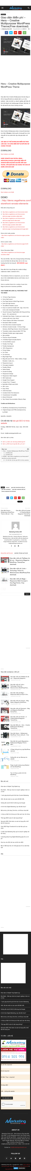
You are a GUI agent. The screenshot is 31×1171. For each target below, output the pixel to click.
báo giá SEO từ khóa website (15, 421)
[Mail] (15, 546)
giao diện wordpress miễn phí (18, 489)
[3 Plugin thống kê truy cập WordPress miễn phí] (5, 751)
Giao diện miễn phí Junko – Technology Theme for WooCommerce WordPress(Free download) (20, 571)
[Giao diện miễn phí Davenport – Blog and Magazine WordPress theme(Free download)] (5, 710)
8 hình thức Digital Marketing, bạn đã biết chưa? (13, 806)
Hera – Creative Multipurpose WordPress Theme (16, 451)
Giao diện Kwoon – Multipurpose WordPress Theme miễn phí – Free (7, 512)
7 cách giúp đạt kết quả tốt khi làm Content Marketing (15, 795)
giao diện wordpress (6, 489)
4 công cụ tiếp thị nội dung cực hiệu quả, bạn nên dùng (15, 814)
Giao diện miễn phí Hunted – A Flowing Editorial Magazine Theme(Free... (18, 718)
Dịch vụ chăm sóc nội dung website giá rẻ (14, 442)
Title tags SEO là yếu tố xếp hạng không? (12, 818)
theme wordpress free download (9, 491)
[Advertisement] (15, 3)
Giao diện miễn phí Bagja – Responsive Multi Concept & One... (19, 693)
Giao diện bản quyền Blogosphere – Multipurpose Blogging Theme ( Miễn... (19, 742)
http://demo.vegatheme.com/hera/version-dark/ (15, 212)
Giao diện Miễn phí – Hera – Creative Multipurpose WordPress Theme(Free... (20, 726)
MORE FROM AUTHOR (21, 553)
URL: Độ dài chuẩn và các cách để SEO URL (12, 799)
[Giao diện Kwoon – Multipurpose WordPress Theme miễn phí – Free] (5, 735)
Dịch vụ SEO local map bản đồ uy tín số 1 (14, 444)
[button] (28, 8)
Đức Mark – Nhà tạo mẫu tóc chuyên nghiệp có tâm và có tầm (15, 790)
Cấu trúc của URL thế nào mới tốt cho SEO (12, 842)
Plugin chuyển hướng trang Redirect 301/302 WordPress (19, 766)
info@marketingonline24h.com (19, 1147)
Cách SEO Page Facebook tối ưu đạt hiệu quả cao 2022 (14, 827)
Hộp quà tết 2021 (9, 1169)
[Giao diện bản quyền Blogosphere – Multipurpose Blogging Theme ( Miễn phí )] (5, 743)
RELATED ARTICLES (7, 553)
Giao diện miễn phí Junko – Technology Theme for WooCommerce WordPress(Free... (19, 686)
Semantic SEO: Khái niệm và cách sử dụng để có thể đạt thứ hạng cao (15, 822)
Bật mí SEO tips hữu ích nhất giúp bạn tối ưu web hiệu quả (15, 846)
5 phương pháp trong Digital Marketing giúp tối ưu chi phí (15, 837)
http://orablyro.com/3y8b (7, 154)
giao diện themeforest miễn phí (18, 487)
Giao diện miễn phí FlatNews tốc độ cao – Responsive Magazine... (19, 677)
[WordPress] (19, 546)
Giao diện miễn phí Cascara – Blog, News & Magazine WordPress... (19, 701)
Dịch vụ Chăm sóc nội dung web (21, 1166)
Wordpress (3, 14)
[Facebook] (12, 546)
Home (2, 12)
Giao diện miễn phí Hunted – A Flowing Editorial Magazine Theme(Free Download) (23, 513)
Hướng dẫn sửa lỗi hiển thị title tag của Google (13, 803)
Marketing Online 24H (7, 29)
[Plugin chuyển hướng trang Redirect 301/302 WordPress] (5, 767)
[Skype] (15, 1158)
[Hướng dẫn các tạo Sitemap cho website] (5, 759)
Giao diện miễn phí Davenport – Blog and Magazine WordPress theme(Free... (20, 710)
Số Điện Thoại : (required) (8, 1077)
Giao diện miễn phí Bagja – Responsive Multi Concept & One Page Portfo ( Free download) (18, 582)
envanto (7, 487)
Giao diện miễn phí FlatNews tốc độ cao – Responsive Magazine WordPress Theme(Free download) (20, 561)
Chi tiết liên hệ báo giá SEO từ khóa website (17, 460)
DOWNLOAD (9, 453)
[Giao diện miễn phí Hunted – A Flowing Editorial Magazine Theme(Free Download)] (5, 719)
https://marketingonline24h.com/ (15, 534)
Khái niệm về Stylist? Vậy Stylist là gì (10, 786)
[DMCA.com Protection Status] (19, 1169)
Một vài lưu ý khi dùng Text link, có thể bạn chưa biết (14, 810)
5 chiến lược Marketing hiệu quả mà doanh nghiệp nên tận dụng (15, 832)
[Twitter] (20, 1158)
